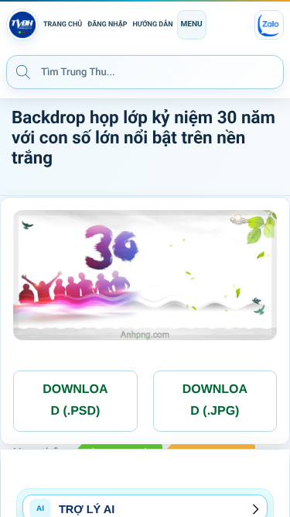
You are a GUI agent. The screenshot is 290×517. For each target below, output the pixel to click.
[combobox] (145, 72)
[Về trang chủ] (22, 25)
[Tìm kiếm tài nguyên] (23, 71)
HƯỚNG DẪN (153, 25)
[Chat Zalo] (269, 25)
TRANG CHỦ (62, 25)
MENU (192, 24)
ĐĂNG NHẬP (107, 25)
